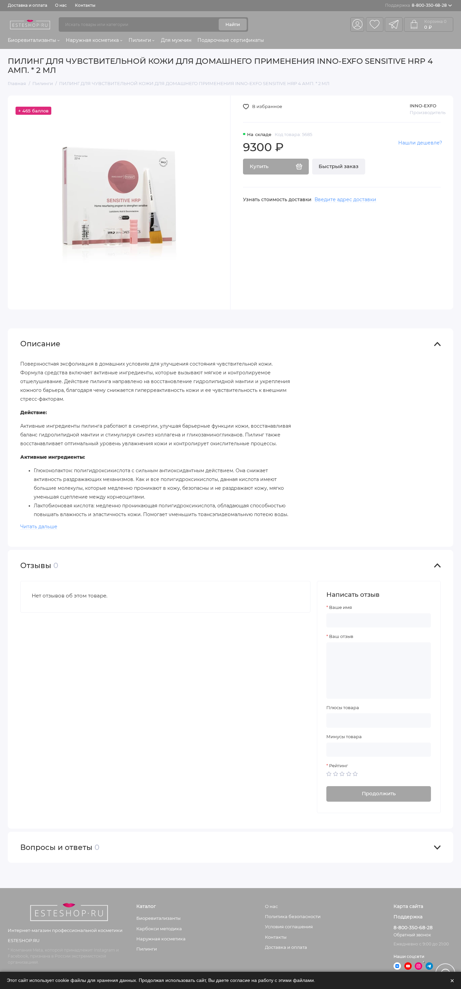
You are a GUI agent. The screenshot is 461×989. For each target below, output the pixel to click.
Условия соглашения (289, 926)
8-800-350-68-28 (416, 5)
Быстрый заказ (338, 166)
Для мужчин (176, 40)
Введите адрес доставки (345, 199)
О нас (61, 5)
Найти (232, 24)
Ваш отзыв (341, 636)
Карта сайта (408, 906)
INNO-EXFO (423, 105)
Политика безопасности (293, 916)
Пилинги (140, 40)
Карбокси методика (159, 928)
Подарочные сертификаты (230, 40)
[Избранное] (374, 24)
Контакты (85, 5)
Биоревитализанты (32, 40)
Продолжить (379, 794)
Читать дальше (38, 526)
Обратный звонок (412, 934)
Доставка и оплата (27, 5)
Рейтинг (338, 765)
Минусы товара (344, 736)
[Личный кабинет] (357, 24)
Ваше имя (340, 607)
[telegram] (393, 24)
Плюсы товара (342, 707)
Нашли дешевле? (420, 142)
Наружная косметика (92, 40)
